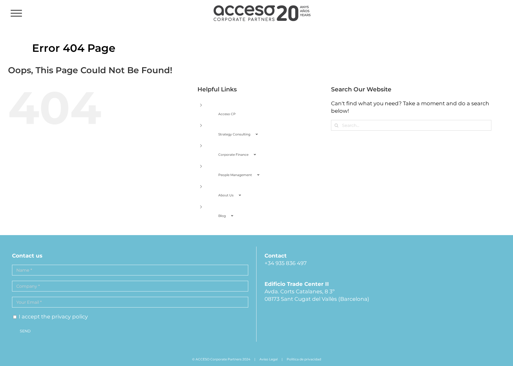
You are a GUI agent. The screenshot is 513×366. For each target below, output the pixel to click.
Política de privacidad (304, 359)
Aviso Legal (268, 359)
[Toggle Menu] (16, 13)
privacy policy (70, 316)
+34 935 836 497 (286, 263)
